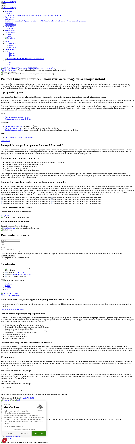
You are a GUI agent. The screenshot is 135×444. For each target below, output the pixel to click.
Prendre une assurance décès (34, 15)
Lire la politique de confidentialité (13, 426)
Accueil (3, 70)
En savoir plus (5, 141)
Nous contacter (10, 49)
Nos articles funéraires (51, 21)
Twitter (7, 286)
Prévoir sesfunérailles (8, 12)
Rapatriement (81, 21)
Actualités (8, 438)
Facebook (12, 47)
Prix (42, 21)
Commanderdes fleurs (9, 35)
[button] (4, 440)
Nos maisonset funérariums (10, 27)
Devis (13, 38)
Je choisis (24, 433)
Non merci (9, 433)
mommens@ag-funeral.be (21, 274)
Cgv (2, 260)
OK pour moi (39, 433)
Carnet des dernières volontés (15, 15)
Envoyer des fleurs (11, 293)
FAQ (6, 51)
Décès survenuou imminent (10, 18)
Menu (3, 6)
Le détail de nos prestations (14, 130)
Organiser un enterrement (32, 21)
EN (10, 62)
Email (7, 289)
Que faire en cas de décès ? (14, 21)
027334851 (21, 273)
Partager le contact (18, 280)
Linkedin (12, 45)
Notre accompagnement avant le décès (18, 119)
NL (10, 64)
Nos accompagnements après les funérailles (19, 137)
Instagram (12, 43)
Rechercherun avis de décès (10, 24)
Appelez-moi (11, 228)
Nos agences (12, 70)
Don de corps (48, 15)
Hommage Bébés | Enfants (68, 21)
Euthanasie (57, 15)
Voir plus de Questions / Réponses (12, 309)
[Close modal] (11, 230)
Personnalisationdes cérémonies (10, 31)
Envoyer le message (8, 255)
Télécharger (5, 215)
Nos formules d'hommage (13, 126)
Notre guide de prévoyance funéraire (17, 117)
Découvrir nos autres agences (10, 295)
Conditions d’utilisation (13, 437)
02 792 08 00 (29, 398)
